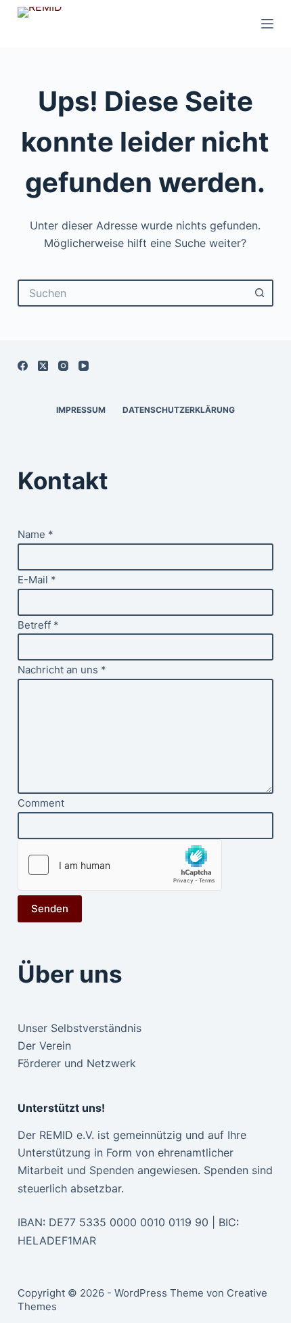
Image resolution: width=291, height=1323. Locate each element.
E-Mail (37, 579)
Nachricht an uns (62, 669)
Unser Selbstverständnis (79, 1028)
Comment (41, 803)
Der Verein (44, 1045)
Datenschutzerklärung (178, 410)
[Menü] (267, 24)
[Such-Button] (259, 293)
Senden (49, 908)
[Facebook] (23, 366)
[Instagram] (63, 366)
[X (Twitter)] (43, 366)
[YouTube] (84, 366)
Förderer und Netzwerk (77, 1063)
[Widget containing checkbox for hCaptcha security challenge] (120, 865)
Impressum (81, 410)
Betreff (38, 625)
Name (35, 534)
